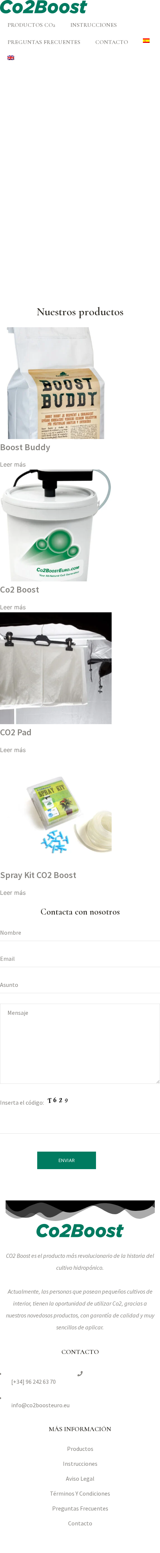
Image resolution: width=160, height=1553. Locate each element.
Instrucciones (93, 25)
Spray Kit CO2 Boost (38, 875)
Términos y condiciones (80, 1493)
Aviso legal (80, 1478)
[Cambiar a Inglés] (11, 58)
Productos (80, 1448)
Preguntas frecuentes (43, 42)
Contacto (111, 42)
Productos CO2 (31, 25)
